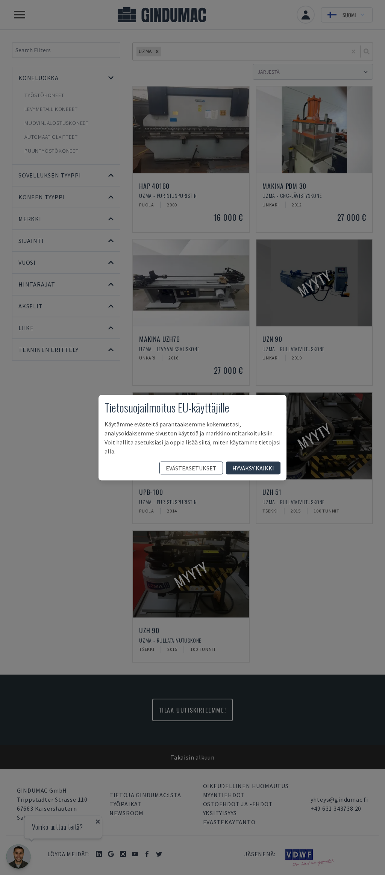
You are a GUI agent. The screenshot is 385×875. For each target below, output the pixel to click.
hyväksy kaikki (253, 468)
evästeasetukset (191, 468)
